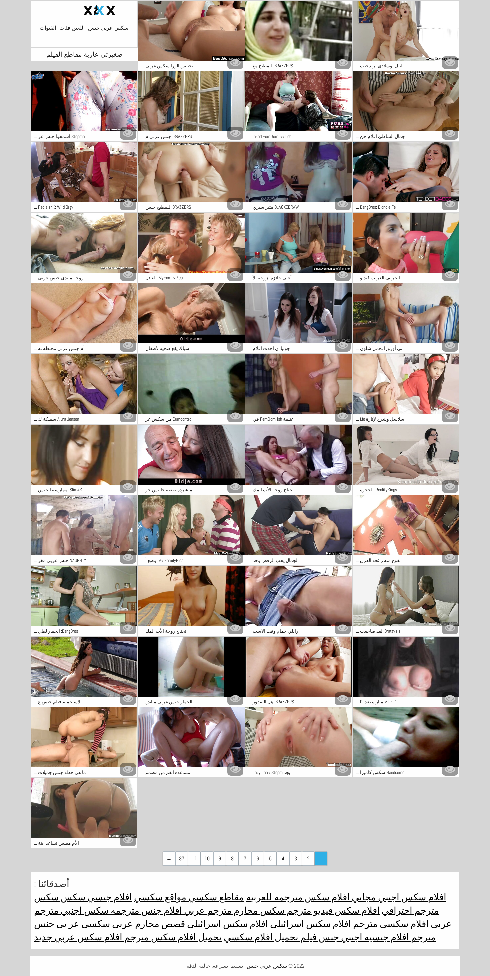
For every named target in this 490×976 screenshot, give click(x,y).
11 (194, 858)
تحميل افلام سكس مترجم (172, 937)
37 (181, 858)
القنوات (48, 28)
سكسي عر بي (82, 924)
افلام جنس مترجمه (145, 910)
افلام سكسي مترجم (390, 924)
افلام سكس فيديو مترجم (332, 910)
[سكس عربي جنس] (84, 10)
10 (207, 858)
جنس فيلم (318, 937)
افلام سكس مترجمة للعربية (298, 897)
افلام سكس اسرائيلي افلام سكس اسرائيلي (269, 924)
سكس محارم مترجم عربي (233, 910)
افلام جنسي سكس (95, 897)
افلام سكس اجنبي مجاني (398, 897)
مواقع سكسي (160, 897)
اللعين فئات (72, 28)
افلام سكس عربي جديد (78, 937)
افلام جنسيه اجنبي (374, 937)
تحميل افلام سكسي (261, 937)
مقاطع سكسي (215, 897)
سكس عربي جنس (108, 28)
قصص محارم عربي (148, 924)
